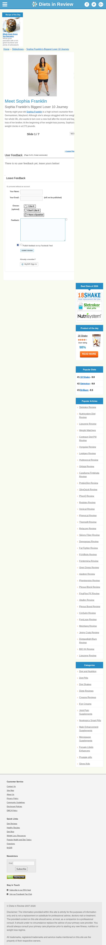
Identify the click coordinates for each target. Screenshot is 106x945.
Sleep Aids (84, 764)
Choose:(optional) (15, 207)
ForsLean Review (88, 619)
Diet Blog (10, 832)
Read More (89, 354)
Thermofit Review (87, 522)
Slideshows (18, 49)
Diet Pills (83, 678)
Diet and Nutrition (87, 671)
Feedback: (15, 220)
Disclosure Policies (14, 806)
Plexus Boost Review (89, 606)
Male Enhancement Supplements (88, 729)
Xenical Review (87, 509)
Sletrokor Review (87, 407)
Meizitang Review (88, 626)
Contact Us (11, 786)
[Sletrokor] (89, 306)
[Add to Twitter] (94, 4)
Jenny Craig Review (89, 632)
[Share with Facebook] (86, 4)
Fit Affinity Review (88, 554)
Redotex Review (87, 502)
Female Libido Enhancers (86, 749)
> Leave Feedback (72, 151)
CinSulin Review (87, 613)
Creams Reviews (87, 697)
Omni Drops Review (89, 567)
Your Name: (14, 191)
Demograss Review (89, 541)
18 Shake (83, 335)
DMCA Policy (12, 810)
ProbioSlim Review (88, 483)
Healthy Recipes (13, 828)
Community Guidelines (16, 802)
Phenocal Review (88, 515)
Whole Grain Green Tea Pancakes (10, 35)
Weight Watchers (87, 430)
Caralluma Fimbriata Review (89, 475)
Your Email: (14, 197)
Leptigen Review (87, 453)
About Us (10, 794)
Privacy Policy (12, 798)
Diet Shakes (85, 684)
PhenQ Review (86, 496)
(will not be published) (53, 197)
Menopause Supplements (85, 739)
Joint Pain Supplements (85, 712)
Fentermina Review (88, 561)
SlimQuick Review (88, 489)
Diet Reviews (12, 824)
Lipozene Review (87, 424)
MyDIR (9, 848)
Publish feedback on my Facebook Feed (37, 246)
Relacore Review (87, 528)
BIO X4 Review (86, 649)
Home (6, 49)
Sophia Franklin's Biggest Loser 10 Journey (47, 49)
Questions (11, 844)
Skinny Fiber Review (89, 535)
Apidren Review (87, 574)
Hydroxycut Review (88, 460)
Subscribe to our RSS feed (20, 890)
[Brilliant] (89, 316)
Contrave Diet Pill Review (87, 439)
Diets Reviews (86, 691)
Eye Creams (85, 704)
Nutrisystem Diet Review (87, 416)
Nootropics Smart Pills (90, 720)
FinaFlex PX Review (89, 593)
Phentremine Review (89, 580)
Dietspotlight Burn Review (88, 641)
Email (10, 863)
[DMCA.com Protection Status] (16, 878)
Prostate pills (85, 757)
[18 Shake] (89, 296)
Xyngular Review (87, 447)
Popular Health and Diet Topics (19, 840)
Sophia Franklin (34, 112)
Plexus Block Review (89, 587)
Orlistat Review (86, 466)
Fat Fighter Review (88, 548)
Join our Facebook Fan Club (20, 894)
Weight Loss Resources (16, 836)
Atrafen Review (86, 600)
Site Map (10, 790)
